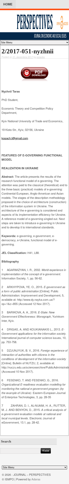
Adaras (35, 479)
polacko (41, 57)
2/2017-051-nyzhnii (27, 51)
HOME (7, 4)
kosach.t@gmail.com (15, 138)
